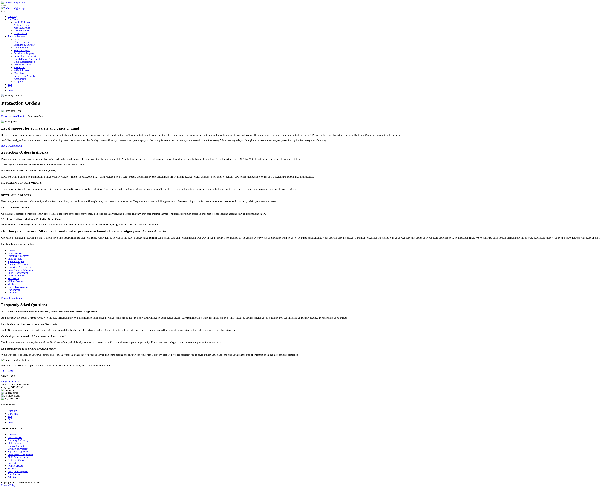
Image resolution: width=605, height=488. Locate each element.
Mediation (19, 73)
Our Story (12, 16)
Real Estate (19, 67)
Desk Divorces (21, 42)
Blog (10, 84)
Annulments (20, 78)
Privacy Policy (8, 485)
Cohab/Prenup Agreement (27, 59)
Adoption (18, 81)
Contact (11, 90)
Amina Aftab (20, 33)
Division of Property (24, 53)
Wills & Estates (21, 70)
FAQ (10, 87)
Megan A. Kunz (22, 27)
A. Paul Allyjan (21, 25)
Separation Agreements (25, 56)
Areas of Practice (16, 36)
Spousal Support (22, 50)
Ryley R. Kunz (21, 30)
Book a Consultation (11, 145)
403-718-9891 (8, 371)
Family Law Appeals (24, 76)
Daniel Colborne (22, 22)
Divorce (18, 39)
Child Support (21, 47)
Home (4, 116)
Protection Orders (22, 64)
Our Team (13, 19)
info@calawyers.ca (10, 381)
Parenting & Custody (24, 44)
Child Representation (24, 61)
